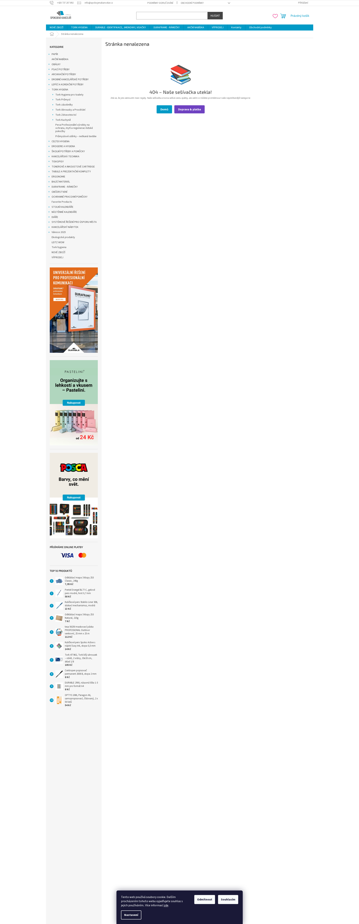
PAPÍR (55, 54)
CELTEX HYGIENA (61, 141)
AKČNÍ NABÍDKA (60, 59)
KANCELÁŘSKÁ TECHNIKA (65, 156)
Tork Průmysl (62, 100)
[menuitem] (56, 27)
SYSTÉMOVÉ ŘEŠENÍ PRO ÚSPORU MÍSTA (74, 222)
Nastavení (131, 915)
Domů (164, 109)
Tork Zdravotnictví (65, 115)
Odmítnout (204, 899)
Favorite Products (62, 202)
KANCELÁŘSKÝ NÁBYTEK (65, 227)
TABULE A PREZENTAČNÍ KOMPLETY (71, 171)
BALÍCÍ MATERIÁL (61, 182)
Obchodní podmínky (192, 3)
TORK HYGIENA (60, 90)
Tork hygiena (59, 247)
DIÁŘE (55, 217)
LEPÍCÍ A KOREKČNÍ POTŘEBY (67, 84)
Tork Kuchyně (63, 120)
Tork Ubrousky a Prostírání (70, 110)
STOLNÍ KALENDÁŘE (62, 207)
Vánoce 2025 (59, 232)
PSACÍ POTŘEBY (61, 69)
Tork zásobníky (64, 105)
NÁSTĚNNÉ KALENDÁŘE (64, 212)
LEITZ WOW (58, 242)
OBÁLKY (56, 64)
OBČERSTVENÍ (59, 192)
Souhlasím (228, 899)
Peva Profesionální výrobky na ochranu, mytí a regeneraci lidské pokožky (74, 128)
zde (166, 905)
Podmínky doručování (160, 3)
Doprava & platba (189, 109)
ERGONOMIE (58, 177)
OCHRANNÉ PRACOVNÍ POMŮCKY (69, 197)
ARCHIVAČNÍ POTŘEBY (64, 74)
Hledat (215, 15)
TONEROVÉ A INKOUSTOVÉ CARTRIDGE (73, 167)
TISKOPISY (58, 161)
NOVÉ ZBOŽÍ (58, 252)
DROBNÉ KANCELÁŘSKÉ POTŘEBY (70, 79)
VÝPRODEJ (57, 257)
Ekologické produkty (63, 237)
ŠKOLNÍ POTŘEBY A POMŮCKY (68, 151)
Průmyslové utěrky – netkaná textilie (75, 136)
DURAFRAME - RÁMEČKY (65, 187)
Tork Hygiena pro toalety (69, 95)
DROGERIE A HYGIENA (63, 146)
